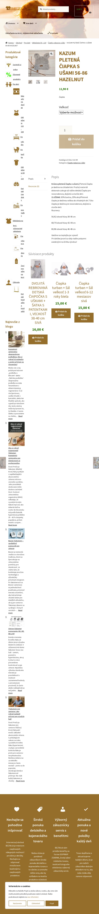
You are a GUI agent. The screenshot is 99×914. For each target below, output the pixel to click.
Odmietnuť (36, 903)
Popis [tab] (30, 178)
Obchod (19, 43)
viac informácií (32, 897)
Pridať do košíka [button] (39, 339)
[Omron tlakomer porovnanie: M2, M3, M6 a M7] (16, 621)
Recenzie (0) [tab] (33, 186)
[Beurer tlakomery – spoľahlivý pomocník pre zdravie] (16, 533)
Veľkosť (63, 107)
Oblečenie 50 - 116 (39, 43)
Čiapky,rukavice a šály (56, 43)
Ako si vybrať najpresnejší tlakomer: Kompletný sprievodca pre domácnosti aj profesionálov (14, 455)
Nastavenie (17, 903)
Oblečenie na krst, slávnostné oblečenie (24, 33)
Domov (11, 23)
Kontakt (54, 33)
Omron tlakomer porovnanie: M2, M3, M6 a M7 (16, 631)
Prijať (52, 903)
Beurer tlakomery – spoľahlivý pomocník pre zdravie (16, 545)
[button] (51, 54)
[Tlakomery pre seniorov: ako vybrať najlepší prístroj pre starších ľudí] (16, 701)
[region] (33, 895)
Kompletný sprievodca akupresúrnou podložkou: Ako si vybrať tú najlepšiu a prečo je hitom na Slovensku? (16, 357)
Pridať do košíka (78, 141)
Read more (12, 525)
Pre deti (29, 23)
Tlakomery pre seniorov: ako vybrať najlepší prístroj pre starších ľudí (16, 714)
